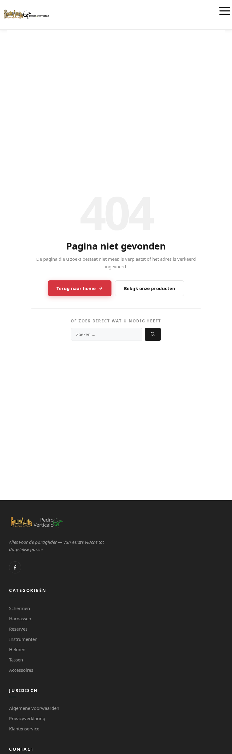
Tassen (16, 660)
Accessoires (21, 670)
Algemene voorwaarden (34, 708)
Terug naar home (76, 288)
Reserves (18, 629)
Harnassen (20, 618)
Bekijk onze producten (149, 288)
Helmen (17, 649)
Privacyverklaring (27, 718)
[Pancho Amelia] (26, 14)
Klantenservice (24, 729)
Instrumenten (23, 639)
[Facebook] (15, 567)
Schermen (19, 608)
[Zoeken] (153, 334)
